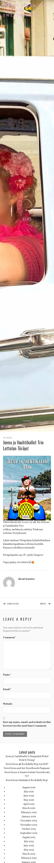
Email (7, 689)
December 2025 (29, 820)
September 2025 (28, 833)
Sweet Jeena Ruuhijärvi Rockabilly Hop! (27, 780)
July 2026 (29, 791)
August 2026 (28, 787)
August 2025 (28, 837)
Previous (17, 603)
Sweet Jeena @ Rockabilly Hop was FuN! (27, 764)
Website (7, 704)
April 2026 (28, 804)
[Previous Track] (1, 430)
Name (7, 675)
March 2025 (28, 854)
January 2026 (29, 816)
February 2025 (29, 858)
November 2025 (28, 825)
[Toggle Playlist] (22, 430)
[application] (27, 424)
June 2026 (29, 796)
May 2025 (29, 850)
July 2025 (29, 841)
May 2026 (29, 800)
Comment (9, 637)
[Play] (8, 430)
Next (45, 603)
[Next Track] (15, 430)
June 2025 (29, 845)
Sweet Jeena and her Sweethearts (20, 10)
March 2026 (28, 808)
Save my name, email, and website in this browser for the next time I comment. (27, 724)
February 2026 (29, 812)
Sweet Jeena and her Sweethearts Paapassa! (27, 768)
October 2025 (29, 829)
